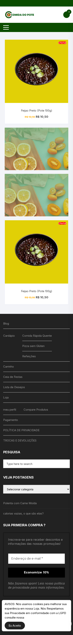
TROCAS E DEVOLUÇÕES (19, 440)
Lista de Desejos (14, 387)
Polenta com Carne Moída (20, 503)
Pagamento (10, 420)
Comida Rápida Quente (37, 335)
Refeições (29, 356)
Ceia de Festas (12, 377)
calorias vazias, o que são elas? (23, 513)
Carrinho (8, 366)
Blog (6, 323)
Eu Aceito (15, 625)
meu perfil (9, 409)
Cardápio (9, 335)
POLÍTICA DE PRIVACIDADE (21, 430)
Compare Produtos (36, 409)
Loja (6, 397)
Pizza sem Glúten (33, 346)
